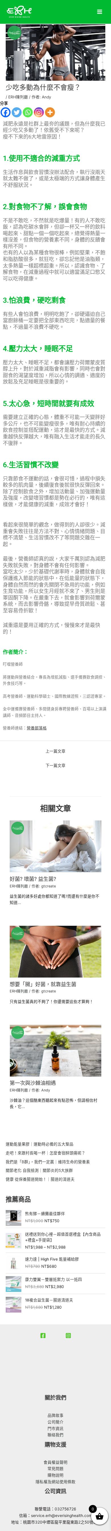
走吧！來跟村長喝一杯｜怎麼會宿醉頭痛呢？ (45, 1153)
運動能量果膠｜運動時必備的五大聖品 (39, 1144)
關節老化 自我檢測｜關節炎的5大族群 (39, 1170)
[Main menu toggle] (99, 11)
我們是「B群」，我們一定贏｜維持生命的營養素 (48, 1162)
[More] (50, 112)
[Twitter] (17, 112)
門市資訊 (55, 1428)
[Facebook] (6, 112)
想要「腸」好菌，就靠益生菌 (43, 984)
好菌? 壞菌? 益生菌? (33, 879)
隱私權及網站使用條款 (55, 1481)
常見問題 (55, 1468)
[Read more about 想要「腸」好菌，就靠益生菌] (55, 951)
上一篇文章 (55, 751)
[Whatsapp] (28, 112)
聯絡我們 (55, 1435)
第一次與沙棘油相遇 (33, 1083)
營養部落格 (37, 728)
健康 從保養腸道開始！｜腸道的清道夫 (40, 1179)
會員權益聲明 (55, 1462)
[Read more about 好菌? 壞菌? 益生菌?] (55, 846)
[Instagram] (39, 112)
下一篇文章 (55, 765)
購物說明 (55, 1475)
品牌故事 (55, 1415)
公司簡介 (55, 1422)
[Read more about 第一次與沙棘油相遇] (55, 1050)
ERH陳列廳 (18, 97)
